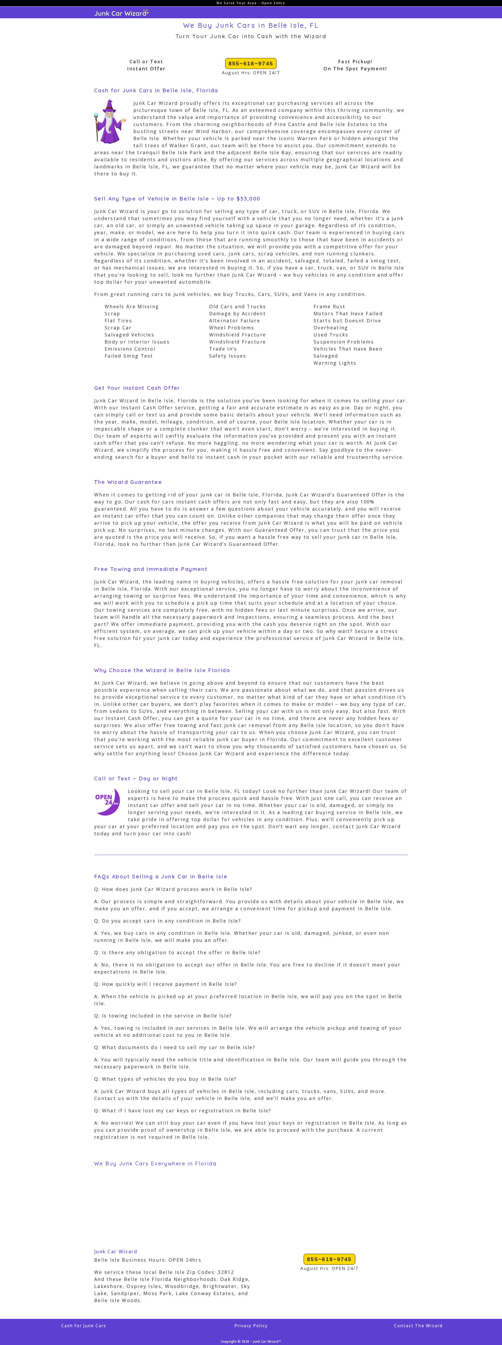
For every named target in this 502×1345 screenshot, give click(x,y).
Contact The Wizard (418, 1326)
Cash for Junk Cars (83, 1326)
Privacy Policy (251, 1326)
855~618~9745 (251, 63)
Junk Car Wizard (116, 1251)
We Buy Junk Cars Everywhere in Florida (155, 1163)
